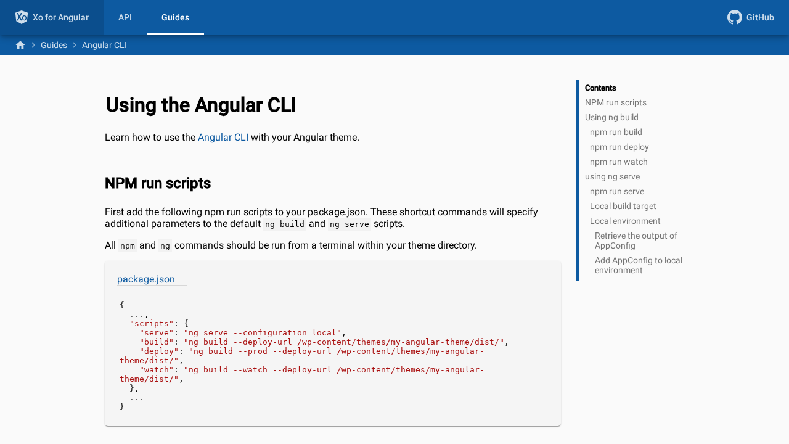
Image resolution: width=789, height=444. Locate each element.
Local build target (623, 206)
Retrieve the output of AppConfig (636, 240)
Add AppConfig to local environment (638, 265)
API (125, 17)
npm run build (616, 132)
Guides (175, 17)
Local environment (625, 221)
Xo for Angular (61, 17)
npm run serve (617, 191)
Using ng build (612, 117)
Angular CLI (223, 137)
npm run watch (619, 161)
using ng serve (612, 176)
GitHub (760, 17)
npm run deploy (619, 147)
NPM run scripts (616, 102)
